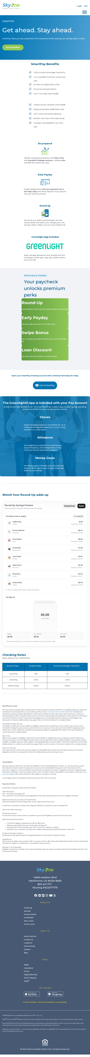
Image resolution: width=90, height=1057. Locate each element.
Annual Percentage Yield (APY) (66, 666)
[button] (45, 523)
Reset (81, 506)
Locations (28, 943)
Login (79, 6)
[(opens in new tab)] (32, 994)
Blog (26, 953)
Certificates (29, 918)
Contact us (28, 940)
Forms (26, 971)
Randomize (69, 506)
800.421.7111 (45, 884)
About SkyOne (30, 936)
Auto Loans (29, 921)
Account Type (13, 666)
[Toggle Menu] (84, 12)
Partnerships (29, 946)
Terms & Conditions (46, 1002)
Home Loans (29, 924)
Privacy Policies (30, 1002)
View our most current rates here (60, 712)
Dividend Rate (35, 666)
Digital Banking (30, 975)
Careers (27, 949)
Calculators (28, 968)
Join (86, 6)
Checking (28, 908)
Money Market (30, 914)
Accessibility (61, 1002)
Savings (27, 911)
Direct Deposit (30, 978)
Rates (26, 965)
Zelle (26, 981)
